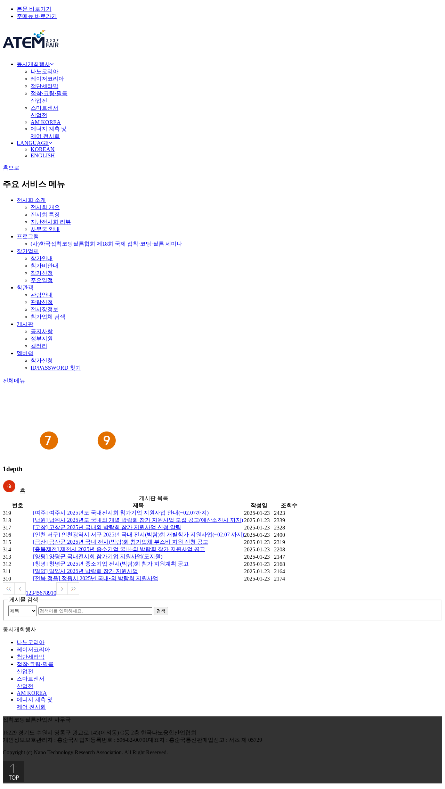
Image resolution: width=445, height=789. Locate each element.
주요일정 (42, 280)
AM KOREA (46, 122)
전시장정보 (44, 309)
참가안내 (42, 258)
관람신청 (42, 302)
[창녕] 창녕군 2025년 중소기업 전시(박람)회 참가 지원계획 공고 (111, 564)
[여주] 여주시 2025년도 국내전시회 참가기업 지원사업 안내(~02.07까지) (121, 513)
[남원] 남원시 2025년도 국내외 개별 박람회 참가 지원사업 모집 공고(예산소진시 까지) (138, 520)
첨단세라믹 (44, 86)
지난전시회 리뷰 (51, 222)
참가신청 (42, 273)
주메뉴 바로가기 (37, 16)
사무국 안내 (45, 229)
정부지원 (42, 339)
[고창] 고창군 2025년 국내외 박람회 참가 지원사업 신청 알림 (107, 527)
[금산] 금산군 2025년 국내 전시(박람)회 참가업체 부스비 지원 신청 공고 (120, 542)
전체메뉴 (14, 381)
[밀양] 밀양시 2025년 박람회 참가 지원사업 (85, 571)
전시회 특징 (45, 214)
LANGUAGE (33, 143)
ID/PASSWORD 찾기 (56, 368)
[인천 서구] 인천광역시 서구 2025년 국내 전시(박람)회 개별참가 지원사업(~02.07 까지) (138, 534)
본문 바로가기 (34, 9)
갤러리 (39, 346)
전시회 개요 (45, 207)
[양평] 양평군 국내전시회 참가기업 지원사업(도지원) (97, 556)
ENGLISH (43, 155)
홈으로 (11, 168)
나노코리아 (44, 71)
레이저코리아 (47, 79)
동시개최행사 (33, 64)
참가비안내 (44, 266)
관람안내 (42, 295)
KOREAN (43, 149)
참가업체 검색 (48, 317)
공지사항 (42, 331)
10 (53, 593)
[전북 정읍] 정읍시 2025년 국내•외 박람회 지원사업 (95, 578)
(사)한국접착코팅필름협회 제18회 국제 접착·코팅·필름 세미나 (106, 244)
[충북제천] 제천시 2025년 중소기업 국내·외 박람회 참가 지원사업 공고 (119, 549)
